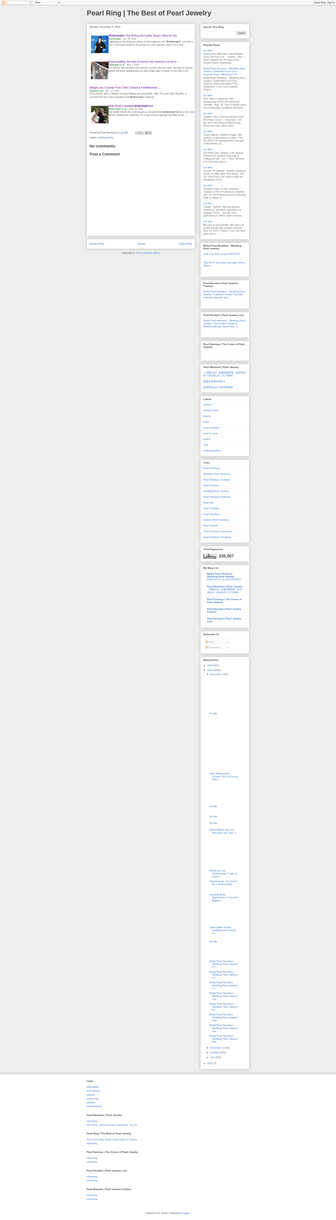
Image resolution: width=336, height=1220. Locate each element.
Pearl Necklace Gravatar (216, 479)
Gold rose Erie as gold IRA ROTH (221, 254)
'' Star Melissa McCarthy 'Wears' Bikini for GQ (142, 35)
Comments (214, 647)
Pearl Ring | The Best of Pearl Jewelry (149, 13)
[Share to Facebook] (147, 133)
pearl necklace (211, 427)
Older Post (185, 243)
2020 (210, 665)
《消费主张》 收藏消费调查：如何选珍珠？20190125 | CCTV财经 (224, 374)
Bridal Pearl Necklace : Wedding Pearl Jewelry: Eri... (223, 1006)
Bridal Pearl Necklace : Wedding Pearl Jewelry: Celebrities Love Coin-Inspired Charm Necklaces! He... (224, 71)
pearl (206, 421)
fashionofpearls (94, 1106)
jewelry (207, 416)
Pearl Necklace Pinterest (216, 496)
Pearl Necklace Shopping (217, 537)
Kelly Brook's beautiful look (130, 105)
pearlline (91, 1102)
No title (213, 713)
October (215, 1052)
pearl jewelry (93, 1087)
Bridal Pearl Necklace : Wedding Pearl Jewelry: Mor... (223, 1038)
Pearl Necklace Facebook (217, 531)
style (205, 444)
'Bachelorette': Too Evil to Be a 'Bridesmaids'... (223, 883)
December (216, 674)
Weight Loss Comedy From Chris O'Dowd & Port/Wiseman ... (125, 87)
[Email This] (137, 133)
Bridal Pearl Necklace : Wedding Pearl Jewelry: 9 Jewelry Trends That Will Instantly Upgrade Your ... (224, 294)
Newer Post (97, 243)
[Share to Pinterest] (150, 133)
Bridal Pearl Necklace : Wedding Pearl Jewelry (220, 575)
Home (141, 243)
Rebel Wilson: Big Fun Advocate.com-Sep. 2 (222, 831)
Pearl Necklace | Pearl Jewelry (224, 586)
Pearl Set (208, 502)
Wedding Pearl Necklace (216, 473)
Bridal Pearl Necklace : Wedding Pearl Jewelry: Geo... (223, 1017)
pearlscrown (93, 1098)
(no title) (207, 50)
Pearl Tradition (211, 508)
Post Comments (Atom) (148, 253)
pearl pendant (93, 1090)
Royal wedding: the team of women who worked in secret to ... (143, 61)
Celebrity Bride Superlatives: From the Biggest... (223, 897)
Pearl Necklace (211, 468)
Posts (211, 641)
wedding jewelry (106, 137)
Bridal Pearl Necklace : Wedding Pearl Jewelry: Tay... (223, 996)
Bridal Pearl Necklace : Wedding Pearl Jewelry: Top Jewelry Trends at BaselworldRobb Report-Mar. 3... (224, 323)
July (212, 1057)
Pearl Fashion (211, 485)
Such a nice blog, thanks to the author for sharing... (113, 1139)
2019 (210, 670)
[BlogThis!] (140, 133)
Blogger (185, 1213)
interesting (92, 1121)
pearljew (91, 1094)
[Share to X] (143, 133)
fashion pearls (211, 410)
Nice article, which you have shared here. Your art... (113, 1125)
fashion (207, 404)
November (216, 1047)
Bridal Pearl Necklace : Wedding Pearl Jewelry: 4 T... (223, 964)
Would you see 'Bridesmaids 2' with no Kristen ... (223, 873)
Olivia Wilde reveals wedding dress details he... (222, 930)
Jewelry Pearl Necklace (216, 519)
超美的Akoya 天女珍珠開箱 (218, 387)
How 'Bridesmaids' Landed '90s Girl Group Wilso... (223, 776)
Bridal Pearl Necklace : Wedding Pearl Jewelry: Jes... (223, 1028)
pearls (206, 439)
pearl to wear (210, 433)
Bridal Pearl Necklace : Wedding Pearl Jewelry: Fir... (223, 985)
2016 (210, 1063)
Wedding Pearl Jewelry (216, 491)
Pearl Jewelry (210, 525)
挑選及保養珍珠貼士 (214, 381)
